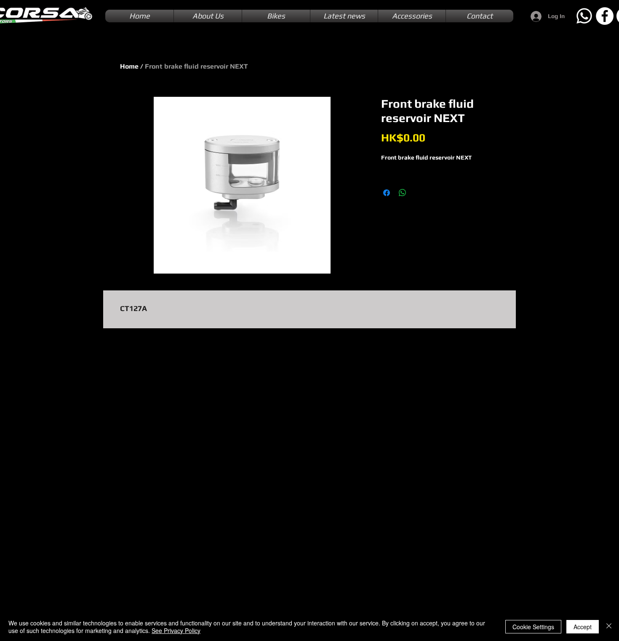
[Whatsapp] (584, 16)
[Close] (609, 626)
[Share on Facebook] (387, 193)
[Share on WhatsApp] (403, 193)
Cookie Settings (533, 626)
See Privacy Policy (176, 630)
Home (129, 66)
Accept (583, 626)
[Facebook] (605, 16)
